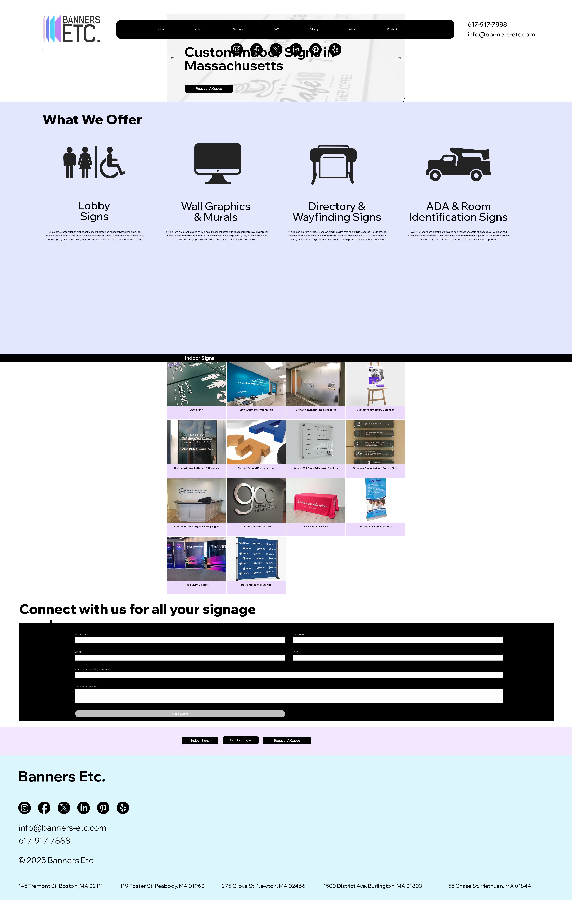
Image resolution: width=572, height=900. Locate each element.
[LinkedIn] (296, 49)
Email (78, 652)
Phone (296, 652)
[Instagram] (237, 49)
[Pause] (403, 100)
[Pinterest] (315, 49)
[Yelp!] (335, 49)
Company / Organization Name (92, 669)
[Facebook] (256, 49)
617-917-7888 (487, 24)
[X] (276, 49)
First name (81, 634)
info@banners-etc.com (501, 34)
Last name (299, 634)
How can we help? (85, 687)
